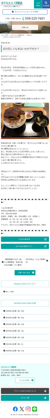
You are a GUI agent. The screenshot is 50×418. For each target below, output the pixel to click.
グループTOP (4, 35)
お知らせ (29, 35)
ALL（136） (10, 292)
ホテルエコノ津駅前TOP (17, 35)
